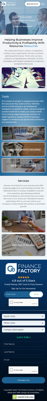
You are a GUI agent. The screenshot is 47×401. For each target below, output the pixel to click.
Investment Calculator (23, 165)
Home (18, 26)
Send (36, 294)
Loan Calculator (23, 133)
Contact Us (23, 380)
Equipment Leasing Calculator (23, 149)
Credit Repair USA (23, 221)
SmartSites (34, 392)
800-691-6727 (32, 4)
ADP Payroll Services (23, 245)
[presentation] (23, 302)
